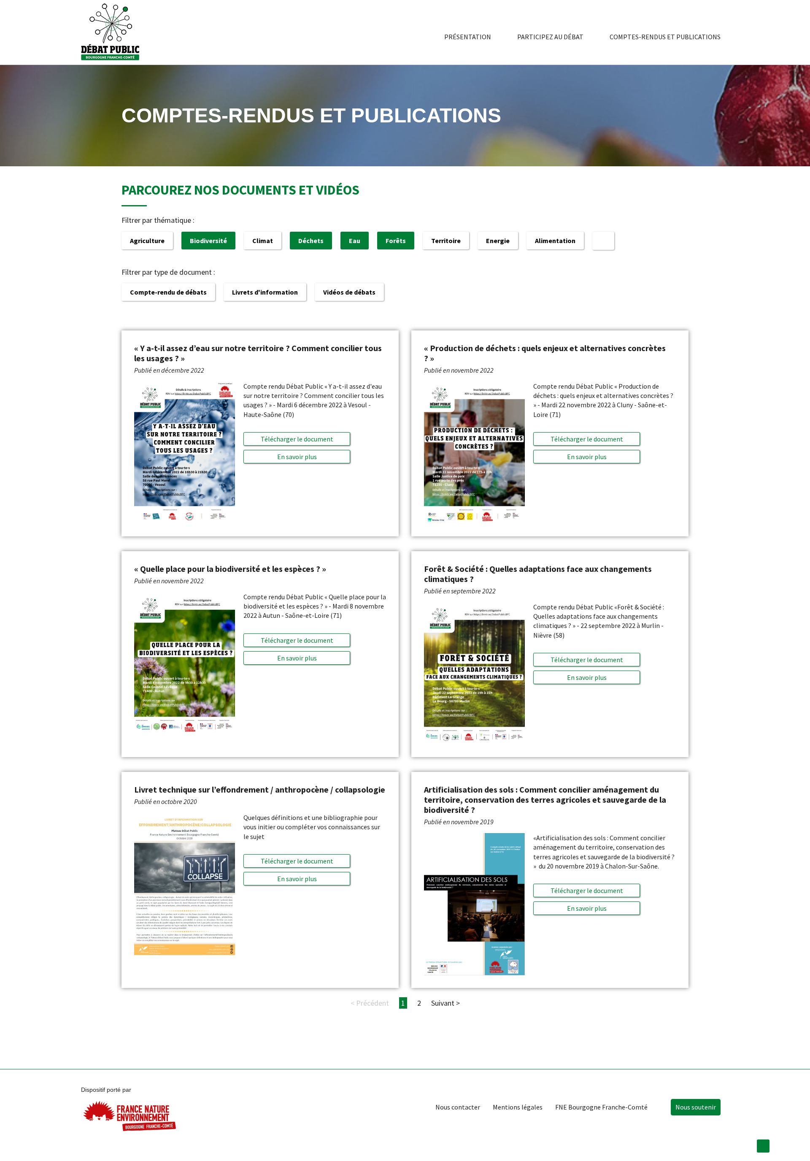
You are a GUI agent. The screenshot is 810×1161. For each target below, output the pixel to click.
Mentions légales (518, 1107)
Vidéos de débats (349, 292)
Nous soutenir (695, 1107)
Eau (354, 240)
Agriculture (147, 240)
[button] (297, 456)
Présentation (467, 36)
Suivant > (445, 1003)
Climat (262, 240)
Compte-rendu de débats (168, 292)
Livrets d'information (265, 292)
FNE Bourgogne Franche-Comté (601, 1107)
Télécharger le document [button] (297, 439)
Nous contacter (457, 1107)
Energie (498, 240)
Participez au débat (550, 36)
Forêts (396, 240)
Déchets (311, 240)
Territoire (446, 240)
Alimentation (555, 240)
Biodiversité (208, 240)
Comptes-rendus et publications (665, 36)
